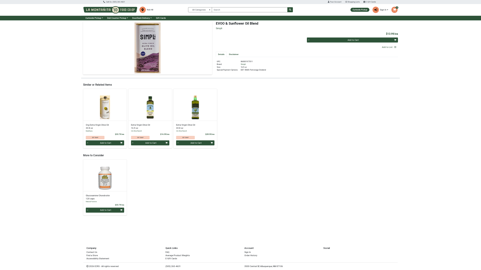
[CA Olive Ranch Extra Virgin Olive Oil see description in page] (150, 104)
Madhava (89, 131)
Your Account (335, 2)
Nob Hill (150, 10)
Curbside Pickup (93, 18)
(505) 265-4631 (173, 266)
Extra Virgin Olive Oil (140, 126)
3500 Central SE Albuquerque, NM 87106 (263, 266)
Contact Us (91, 252)
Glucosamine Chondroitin (98, 197)
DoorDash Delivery (141, 18)
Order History (250, 255)
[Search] (290, 9)
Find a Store (92, 255)
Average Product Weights (177, 255)
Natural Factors (91, 201)
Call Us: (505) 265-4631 (115, 2)
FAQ (167, 252)
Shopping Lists (353, 2)
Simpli (243, 64)
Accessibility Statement (97, 258)
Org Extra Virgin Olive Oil (97, 126)
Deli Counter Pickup (116, 18)
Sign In (247, 252)
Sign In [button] (383, 9)
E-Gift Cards (370, 2)
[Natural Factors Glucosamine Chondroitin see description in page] (105, 175)
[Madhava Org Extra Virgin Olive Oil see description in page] (105, 104)
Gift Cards (161, 18)
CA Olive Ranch (136, 131)
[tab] (221, 54)
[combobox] (249, 9)
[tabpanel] (307, 67)
